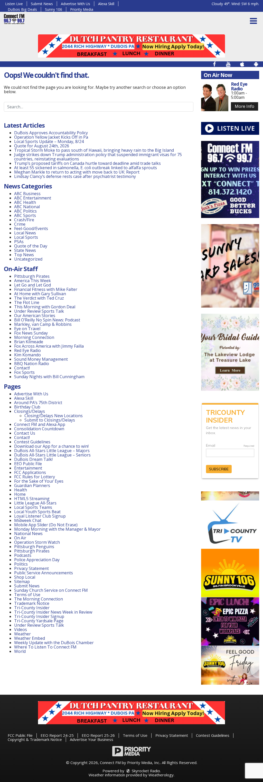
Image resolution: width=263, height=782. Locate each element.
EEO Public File (28, 463)
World (20, 651)
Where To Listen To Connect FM (45, 647)
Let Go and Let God (32, 285)
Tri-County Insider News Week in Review (53, 612)
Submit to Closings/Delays (49, 420)
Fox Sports (24, 372)
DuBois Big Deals (22, 9)
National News (28, 533)
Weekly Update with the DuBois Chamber (54, 642)
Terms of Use (27, 594)
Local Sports (26, 237)
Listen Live (14, 3)
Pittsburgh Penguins (34, 546)
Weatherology (161, 774)
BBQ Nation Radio (31, 363)
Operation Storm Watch (37, 542)
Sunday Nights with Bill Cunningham (49, 376)
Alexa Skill (106, 3)
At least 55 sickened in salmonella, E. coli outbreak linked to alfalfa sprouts (85, 167)
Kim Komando (27, 355)
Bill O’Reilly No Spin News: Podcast (47, 320)
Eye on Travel (27, 328)
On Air (20, 538)
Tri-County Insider (32, 608)
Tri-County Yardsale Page (38, 621)
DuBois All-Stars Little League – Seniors (52, 455)
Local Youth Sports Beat (37, 511)
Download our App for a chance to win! (51, 446)
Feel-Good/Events (31, 228)
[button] (253, 21)
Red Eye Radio (27, 350)
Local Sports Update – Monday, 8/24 (49, 141)
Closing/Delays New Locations (53, 415)
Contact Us (24, 433)
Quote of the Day (30, 246)
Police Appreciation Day (37, 559)
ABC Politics (25, 211)
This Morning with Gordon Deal (44, 307)
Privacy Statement (31, 568)
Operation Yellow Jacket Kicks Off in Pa (51, 137)
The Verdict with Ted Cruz (39, 298)
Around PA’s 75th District (38, 402)
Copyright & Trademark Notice (35, 739)
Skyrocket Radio (145, 770)
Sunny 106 (53, 9)
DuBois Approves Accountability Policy (51, 133)
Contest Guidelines (32, 442)
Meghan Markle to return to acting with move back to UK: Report (76, 172)
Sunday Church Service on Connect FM (51, 590)
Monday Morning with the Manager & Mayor (57, 529)
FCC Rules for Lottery (34, 477)
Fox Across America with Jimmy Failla (49, 346)
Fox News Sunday (31, 333)
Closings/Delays (29, 411)
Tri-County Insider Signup (39, 616)
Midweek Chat (27, 520)
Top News (24, 255)
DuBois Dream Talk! (33, 459)
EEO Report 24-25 (57, 735)
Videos (20, 629)
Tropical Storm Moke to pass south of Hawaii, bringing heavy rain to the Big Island (94, 150)
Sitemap (22, 581)
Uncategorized (28, 259)
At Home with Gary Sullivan (40, 294)
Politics (21, 564)
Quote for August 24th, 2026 (41, 146)
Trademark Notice (31, 603)
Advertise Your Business (91, 739)
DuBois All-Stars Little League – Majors (52, 450)
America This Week (32, 280)
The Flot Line (26, 302)
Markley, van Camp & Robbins (43, 324)
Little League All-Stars (35, 503)
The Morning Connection (38, 599)
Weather (22, 634)
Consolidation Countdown (39, 429)
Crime (19, 224)
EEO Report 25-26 (98, 735)
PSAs (19, 241)
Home (20, 494)
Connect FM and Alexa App (39, 424)
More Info (244, 106)
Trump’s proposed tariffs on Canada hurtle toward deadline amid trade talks (87, 163)
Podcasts (22, 555)
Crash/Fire (24, 220)
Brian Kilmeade (28, 342)
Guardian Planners (32, 485)
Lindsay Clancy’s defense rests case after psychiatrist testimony (75, 176)
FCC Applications (30, 472)
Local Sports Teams (33, 507)
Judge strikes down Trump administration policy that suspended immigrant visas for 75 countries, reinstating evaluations (98, 157)
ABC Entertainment (32, 198)
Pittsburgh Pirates (32, 276)
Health (20, 490)
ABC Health (25, 202)
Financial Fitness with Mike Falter (45, 289)
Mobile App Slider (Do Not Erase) (46, 525)
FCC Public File (20, 735)
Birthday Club (27, 407)
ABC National (27, 206)
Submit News (42, 3)
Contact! (22, 368)
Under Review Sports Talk (39, 311)
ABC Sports (25, 215)
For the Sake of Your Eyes (38, 481)
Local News (25, 233)
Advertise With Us (75, 3)
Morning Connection (34, 337)
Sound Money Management (41, 359)
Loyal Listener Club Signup (40, 516)
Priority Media (81, 9)
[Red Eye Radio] (214, 96)
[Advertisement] (131, 46)
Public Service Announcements (43, 573)
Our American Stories (34, 315)
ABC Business (27, 193)
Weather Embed (29, 638)
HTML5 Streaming (32, 498)
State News (25, 250)
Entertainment (28, 468)
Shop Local (24, 577)
